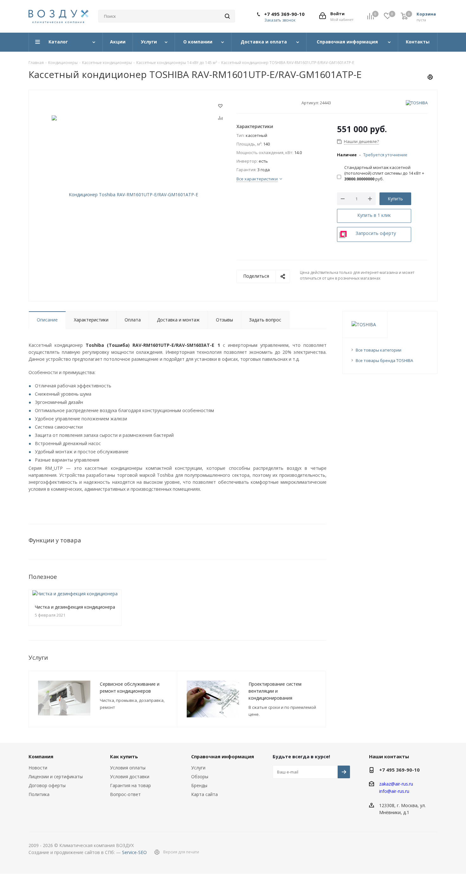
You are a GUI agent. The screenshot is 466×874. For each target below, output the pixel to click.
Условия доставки (129, 777)
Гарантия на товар (130, 785)
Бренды (199, 785)
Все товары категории (378, 350)
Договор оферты (47, 785)
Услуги (198, 768)
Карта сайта (204, 794)
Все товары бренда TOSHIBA (384, 360)
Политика (39, 794)
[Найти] (227, 16)
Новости (38, 768)
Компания (41, 756)
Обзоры (199, 777)
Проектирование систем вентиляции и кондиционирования (275, 691)
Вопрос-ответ (125, 794)
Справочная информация (222, 756)
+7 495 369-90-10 (284, 14)
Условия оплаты (128, 768)
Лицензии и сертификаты (56, 777)
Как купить (124, 756)
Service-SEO (134, 852)
